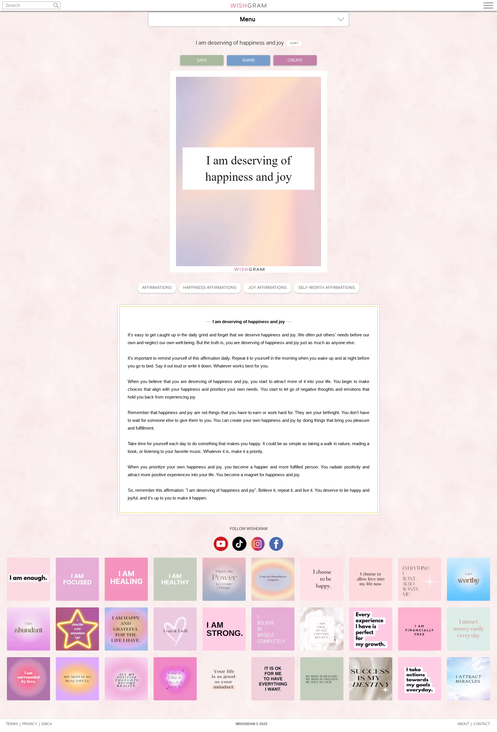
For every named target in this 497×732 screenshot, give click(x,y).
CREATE (295, 60)
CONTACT (481, 724)
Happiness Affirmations (209, 288)
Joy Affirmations (267, 288)
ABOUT (463, 724)
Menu (247, 19)
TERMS (12, 724)
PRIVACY (29, 724)
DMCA (46, 724)
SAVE (202, 60)
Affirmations (157, 288)
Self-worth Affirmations (326, 288)
